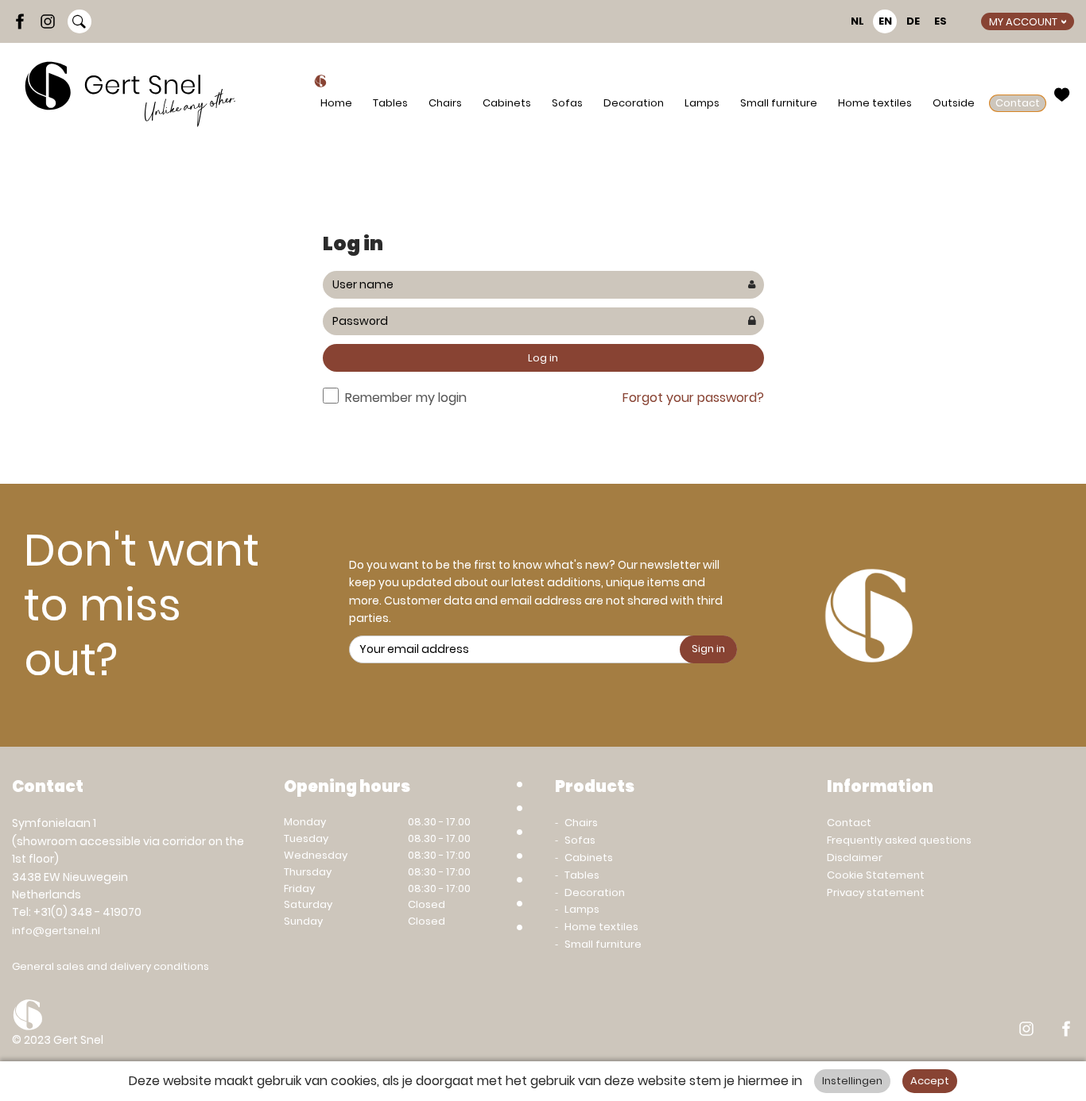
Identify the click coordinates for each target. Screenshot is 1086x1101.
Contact (1017, 102)
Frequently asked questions (899, 840)
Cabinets (507, 102)
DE (913, 21)
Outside (954, 102)
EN (885, 21)
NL (857, 21)
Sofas (567, 102)
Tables (390, 102)
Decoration (633, 102)
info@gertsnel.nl (56, 930)
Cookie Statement (876, 875)
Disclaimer (854, 857)
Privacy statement (876, 892)
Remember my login (406, 397)
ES (940, 21)
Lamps (702, 102)
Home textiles (875, 102)
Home (336, 102)
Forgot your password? (693, 397)
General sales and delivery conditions (110, 966)
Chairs (445, 102)
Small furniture (778, 102)
